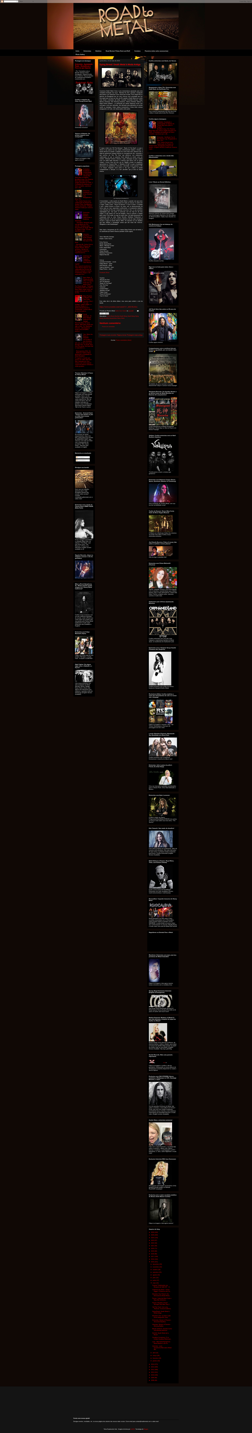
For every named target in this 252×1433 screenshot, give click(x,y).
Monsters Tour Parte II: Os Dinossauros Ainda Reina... (161, 1294)
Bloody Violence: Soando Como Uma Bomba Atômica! (162, 1329)
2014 (153, 1364)
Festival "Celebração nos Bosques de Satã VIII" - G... (161, 1286)
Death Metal (131, 316)
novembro (156, 1267)
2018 (153, 1254)
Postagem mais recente (108, 335)
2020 (153, 1248)
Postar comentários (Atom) (123, 340)
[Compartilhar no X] (104, 314)
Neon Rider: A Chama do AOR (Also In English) (88, 279)
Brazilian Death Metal (121, 316)
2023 (153, 1240)
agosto (155, 1275)
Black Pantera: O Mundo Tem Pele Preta (87, 297)
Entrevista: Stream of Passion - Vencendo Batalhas (162, 1320)
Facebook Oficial (104, 272)
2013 (153, 1367)
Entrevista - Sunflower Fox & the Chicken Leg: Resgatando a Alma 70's (83, 195)
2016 (153, 1259)
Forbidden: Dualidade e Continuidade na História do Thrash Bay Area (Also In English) (83, 173)
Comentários (81, 460)
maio (154, 1283)
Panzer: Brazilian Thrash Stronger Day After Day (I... (161, 1303)
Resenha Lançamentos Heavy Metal (114, 318)
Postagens (80, 457)
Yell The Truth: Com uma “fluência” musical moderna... (162, 1307)
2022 (153, 1243)
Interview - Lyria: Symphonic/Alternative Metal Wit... (161, 1347)
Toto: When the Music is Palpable (88, 336)
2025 (153, 1235)
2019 (153, 1251)
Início (77, 51)
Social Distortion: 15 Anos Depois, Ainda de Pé (87, 316)
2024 (153, 1237)
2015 (108, 316)
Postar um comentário (108, 326)
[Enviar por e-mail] (100, 314)
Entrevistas (87, 51)
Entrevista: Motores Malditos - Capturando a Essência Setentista (83, 217)
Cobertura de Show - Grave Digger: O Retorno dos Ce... (161, 1290)
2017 (153, 1256)
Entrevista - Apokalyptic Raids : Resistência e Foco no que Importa (84, 66)
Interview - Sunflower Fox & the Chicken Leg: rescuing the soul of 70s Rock (83, 238)
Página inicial (121, 335)
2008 (153, 1380)
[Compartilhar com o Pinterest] (108, 314)
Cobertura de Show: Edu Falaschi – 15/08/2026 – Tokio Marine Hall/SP (83, 260)
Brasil (112, 316)
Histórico (98, 51)
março (155, 1355)
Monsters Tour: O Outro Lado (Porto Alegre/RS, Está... (161, 1316)
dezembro (156, 1264)
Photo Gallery (80, 54)
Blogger (146, 1429)
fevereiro (156, 1358)
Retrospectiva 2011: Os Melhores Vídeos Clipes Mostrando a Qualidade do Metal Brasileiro (83, 353)
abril (154, 1352)
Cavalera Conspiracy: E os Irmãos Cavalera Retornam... (162, 1338)
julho (154, 1277)
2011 (152, 1372)
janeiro (155, 1361)
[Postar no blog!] (102, 314)
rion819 (133, 1429)
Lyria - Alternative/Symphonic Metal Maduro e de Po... (161, 1342)
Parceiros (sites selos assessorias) (156, 51)
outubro (155, 1269)
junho (155, 1280)
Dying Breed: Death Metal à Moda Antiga (161, 1312)
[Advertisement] (88, 1401)
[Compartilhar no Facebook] (106, 314)
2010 (153, 1375)
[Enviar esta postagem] (137, 311)
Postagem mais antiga (135, 335)
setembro (156, 1272)
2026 (153, 1232)
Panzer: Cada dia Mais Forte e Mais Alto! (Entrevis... (161, 1299)
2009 (153, 1377)
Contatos (137, 51)
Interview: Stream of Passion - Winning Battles (161, 1325)
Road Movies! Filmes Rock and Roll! (118, 51)
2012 (153, 1369)
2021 (153, 1246)
